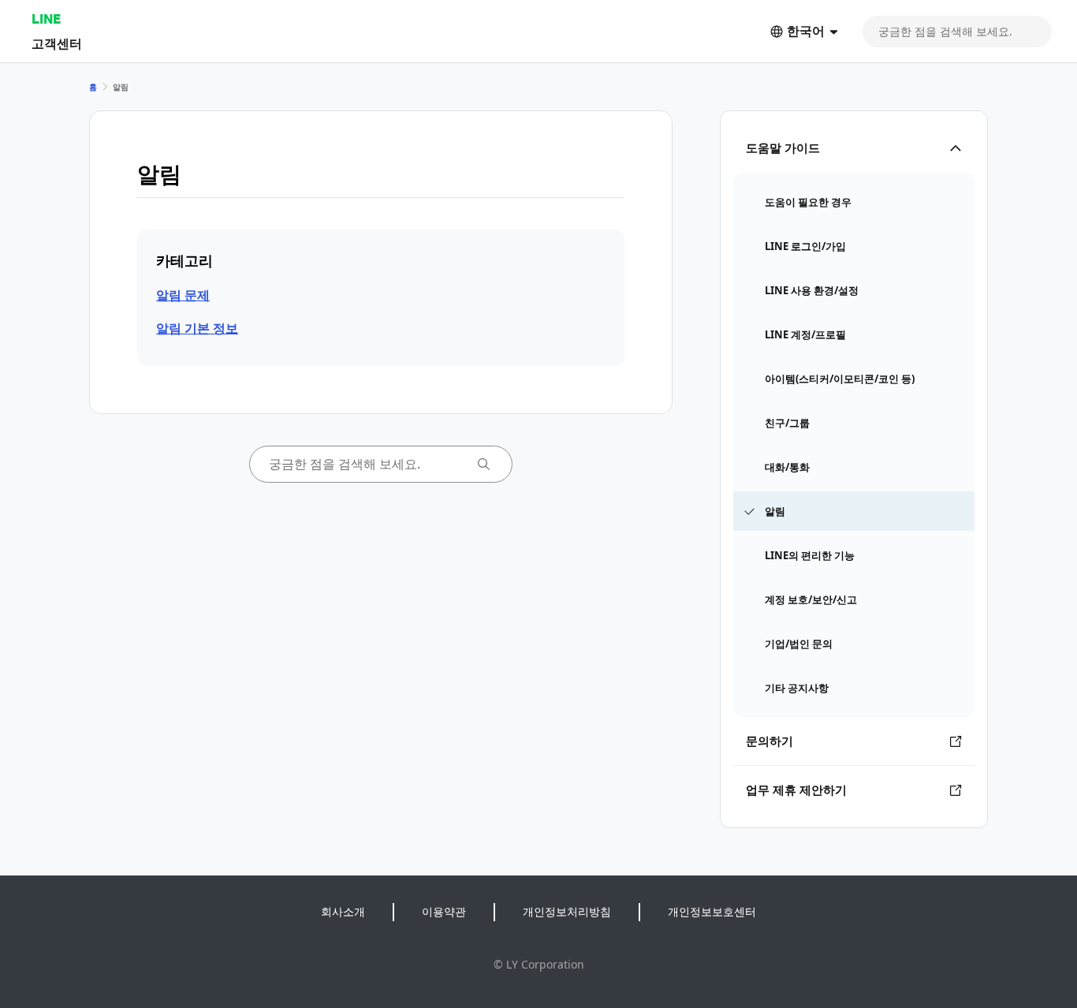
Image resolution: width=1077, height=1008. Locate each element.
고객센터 (57, 43)
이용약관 (444, 911)
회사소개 (343, 911)
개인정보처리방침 (567, 911)
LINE (46, 18)
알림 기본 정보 (197, 328)
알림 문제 (183, 295)
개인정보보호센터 (712, 911)
